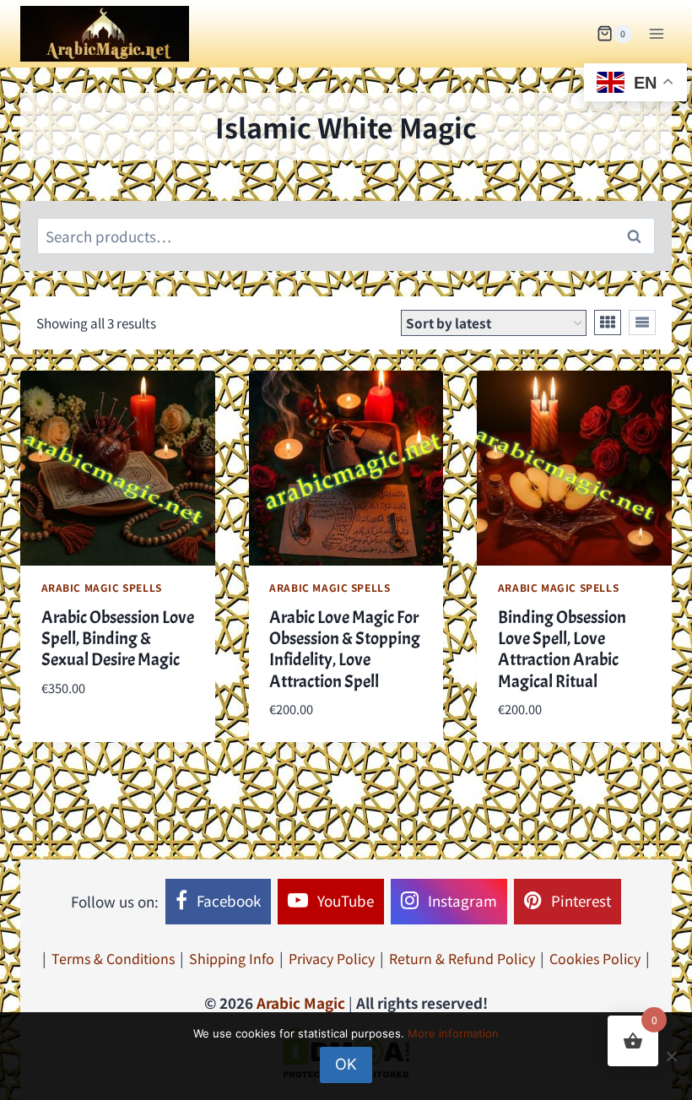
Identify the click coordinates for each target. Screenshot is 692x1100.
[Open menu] (656, 33)
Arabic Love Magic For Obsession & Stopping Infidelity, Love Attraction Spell (344, 649)
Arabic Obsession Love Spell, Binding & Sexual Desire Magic (117, 638)
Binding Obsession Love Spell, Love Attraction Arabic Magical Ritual (562, 649)
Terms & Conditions (113, 958)
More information (453, 1033)
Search (639, 236)
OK (346, 1064)
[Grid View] (607, 322)
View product (87, 737)
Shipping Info (231, 958)
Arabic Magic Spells (101, 587)
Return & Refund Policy (462, 958)
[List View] (642, 322)
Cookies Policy (595, 958)
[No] (670, 1056)
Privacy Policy (332, 958)
